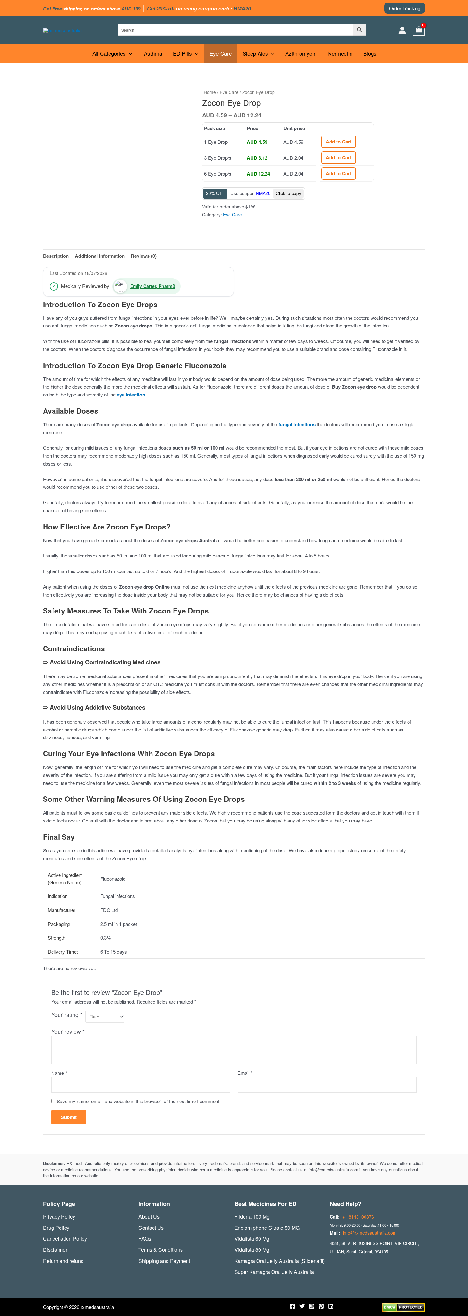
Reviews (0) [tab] (144, 255)
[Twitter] (302, 1306)
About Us (149, 1216)
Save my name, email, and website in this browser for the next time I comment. (139, 1101)
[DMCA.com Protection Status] (403, 1306)
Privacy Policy (59, 1216)
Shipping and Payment (164, 1260)
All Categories (109, 53)
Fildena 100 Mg (252, 1216)
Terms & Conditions (160, 1249)
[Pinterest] (321, 1306)
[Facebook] (292, 1306)
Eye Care (220, 53)
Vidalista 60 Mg (251, 1238)
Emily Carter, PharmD (152, 286)
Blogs (370, 53)
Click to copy (288, 193)
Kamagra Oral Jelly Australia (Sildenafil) (279, 1260)
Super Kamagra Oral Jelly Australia (274, 1272)
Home (210, 92)
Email (245, 1072)
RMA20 (263, 193)
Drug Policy (56, 1227)
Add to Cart (338, 141)
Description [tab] (56, 255)
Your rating (66, 1014)
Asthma (153, 53)
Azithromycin (300, 53)
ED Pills (182, 53)
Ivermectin (339, 53)
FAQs (144, 1238)
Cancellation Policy (65, 1238)
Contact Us (151, 1227)
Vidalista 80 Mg (251, 1249)
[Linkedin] (331, 1306)
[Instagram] (312, 1306)
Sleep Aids (255, 53)
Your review (68, 1031)
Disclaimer (55, 1249)
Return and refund (63, 1260)
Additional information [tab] (100, 255)
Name (59, 1072)
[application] (129, 53)
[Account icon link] (402, 30)
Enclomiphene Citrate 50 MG (267, 1227)
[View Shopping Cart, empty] (419, 30)
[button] (404, 8)
